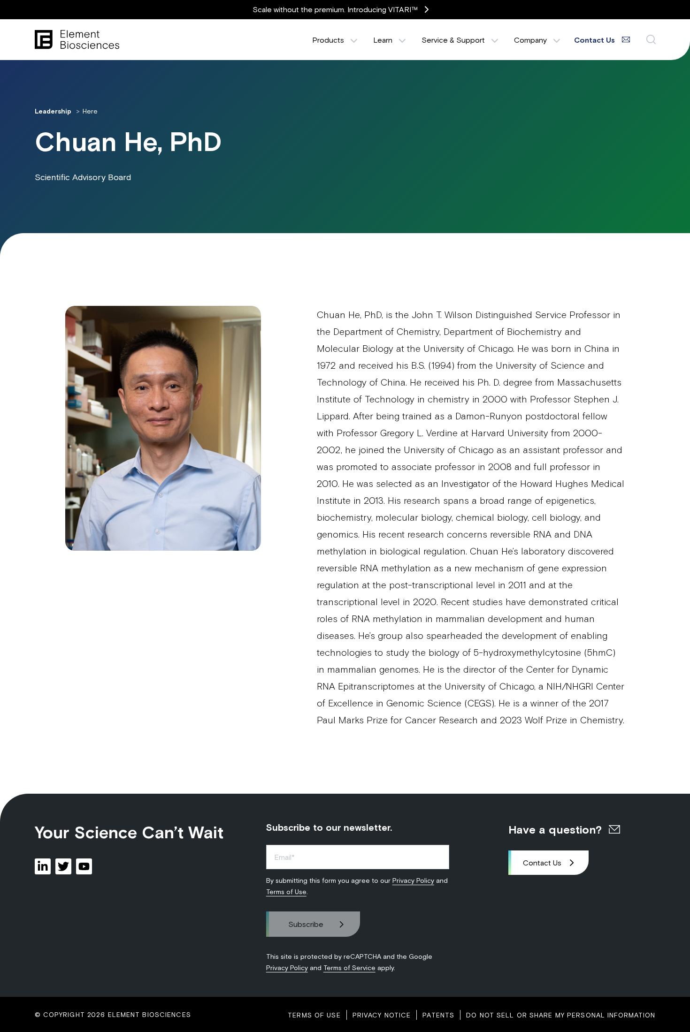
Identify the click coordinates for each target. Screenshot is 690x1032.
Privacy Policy (413, 880)
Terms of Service (349, 967)
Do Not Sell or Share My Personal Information (560, 1015)
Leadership (54, 111)
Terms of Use (286, 891)
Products (328, 39)
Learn (382, 39)
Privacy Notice (382, 1015)
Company (530, 39)
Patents (438, 1015)
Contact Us (542, 862)
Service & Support (453, 39)
